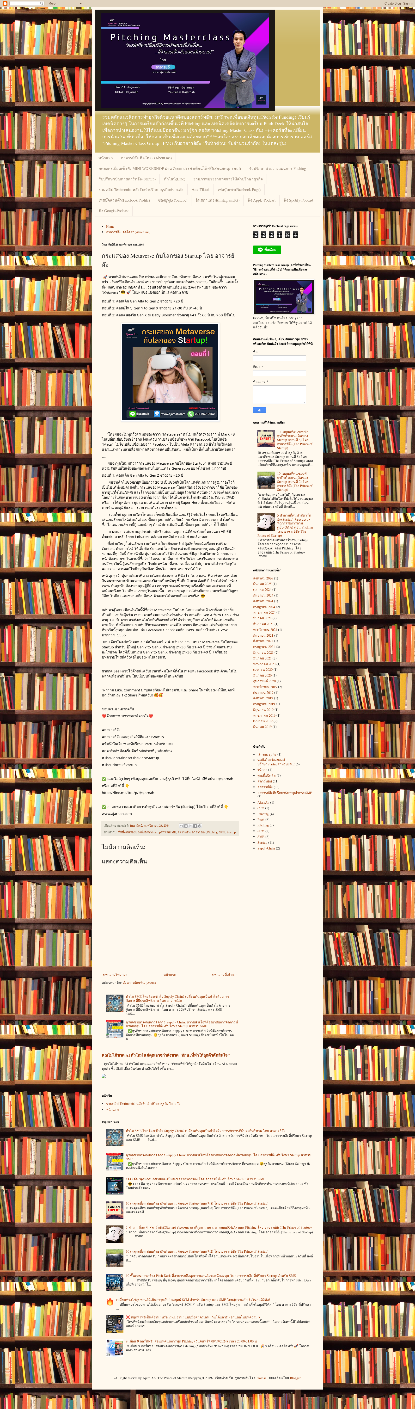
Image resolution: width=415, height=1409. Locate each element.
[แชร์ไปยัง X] (190, 826)
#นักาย (262, 769)
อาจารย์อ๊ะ (199, 832)
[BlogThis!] (185, 826)
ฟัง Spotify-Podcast (298, 200)
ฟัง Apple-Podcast (261, 200)
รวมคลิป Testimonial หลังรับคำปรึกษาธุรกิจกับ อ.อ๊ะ (141, 189)
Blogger (295, 1378)
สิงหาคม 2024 (263, 601)
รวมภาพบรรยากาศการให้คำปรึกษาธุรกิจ (228, 178)
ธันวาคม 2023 (263, 623)
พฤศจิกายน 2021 (265, 629)
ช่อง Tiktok (201, 189)
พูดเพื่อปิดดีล (266, 775)
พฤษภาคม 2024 (264, 612)
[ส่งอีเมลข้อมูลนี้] (181, 826)
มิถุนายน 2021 (263, 652)
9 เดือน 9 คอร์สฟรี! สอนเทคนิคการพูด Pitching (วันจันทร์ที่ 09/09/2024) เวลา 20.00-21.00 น (191, 1341)
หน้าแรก (105, 157)
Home (110, 226)
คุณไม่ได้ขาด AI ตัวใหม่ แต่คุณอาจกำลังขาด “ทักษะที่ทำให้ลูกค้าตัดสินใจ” (166, 1055)
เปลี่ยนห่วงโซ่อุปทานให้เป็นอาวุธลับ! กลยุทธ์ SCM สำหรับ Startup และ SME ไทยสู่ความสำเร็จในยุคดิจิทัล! (193, 1299)
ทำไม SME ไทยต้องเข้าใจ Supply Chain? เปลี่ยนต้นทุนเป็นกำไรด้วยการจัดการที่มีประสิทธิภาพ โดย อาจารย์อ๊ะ (177, 998)
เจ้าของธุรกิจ (266, 754)
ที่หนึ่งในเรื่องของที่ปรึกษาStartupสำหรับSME (147, 832)
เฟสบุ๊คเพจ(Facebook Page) (239, 189)
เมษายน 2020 (263, 669)
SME (222, 832)
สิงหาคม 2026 (263, 578)
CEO (260, 808)
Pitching (212, 832)
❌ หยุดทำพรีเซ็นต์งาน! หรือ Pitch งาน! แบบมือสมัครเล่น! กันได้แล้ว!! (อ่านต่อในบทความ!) (193, 1317)
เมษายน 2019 (263, 721)
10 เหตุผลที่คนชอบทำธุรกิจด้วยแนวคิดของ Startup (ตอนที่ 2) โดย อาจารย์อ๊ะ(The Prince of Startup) (294, 481)
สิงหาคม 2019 (263, 698)
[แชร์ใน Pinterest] (199, 826)
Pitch (260, 819)
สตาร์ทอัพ (183, 832)
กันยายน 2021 (263, 635)
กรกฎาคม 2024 (264, 606)
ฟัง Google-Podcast (113, 210)
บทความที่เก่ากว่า (225, 974)
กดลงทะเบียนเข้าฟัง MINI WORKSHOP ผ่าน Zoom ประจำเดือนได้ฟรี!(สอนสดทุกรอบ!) (170, 168)
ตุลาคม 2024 (262, 589)
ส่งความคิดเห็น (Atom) (139, 982)
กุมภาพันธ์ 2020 (264, 681)
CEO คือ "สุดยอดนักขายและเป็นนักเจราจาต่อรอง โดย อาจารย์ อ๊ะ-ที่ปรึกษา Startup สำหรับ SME (195, 1179)
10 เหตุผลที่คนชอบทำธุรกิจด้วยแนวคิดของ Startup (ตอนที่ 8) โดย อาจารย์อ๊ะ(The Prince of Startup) (294, 440)
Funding (263, 814)
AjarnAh (263, 802)
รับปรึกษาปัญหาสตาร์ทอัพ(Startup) (127, 178)
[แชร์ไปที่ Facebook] (195, 826)
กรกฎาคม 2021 (264, 646)
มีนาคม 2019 (262, 726)
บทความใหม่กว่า (115, 974)
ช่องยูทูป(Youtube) (172, 200)
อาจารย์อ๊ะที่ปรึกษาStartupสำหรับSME (284, 792)
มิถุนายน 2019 (263, 709)
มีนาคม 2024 (262, 618)
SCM (260, 831)
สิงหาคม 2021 (263, 641)
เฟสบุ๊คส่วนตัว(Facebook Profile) (124, 200)
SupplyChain (266, 848)
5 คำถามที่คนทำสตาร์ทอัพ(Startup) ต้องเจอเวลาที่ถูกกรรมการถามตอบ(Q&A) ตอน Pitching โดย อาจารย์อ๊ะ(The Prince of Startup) (285, 525)
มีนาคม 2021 (262, 658)
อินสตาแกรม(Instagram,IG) (217, 200)
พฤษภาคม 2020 (264, 664)
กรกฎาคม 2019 (264, 703)
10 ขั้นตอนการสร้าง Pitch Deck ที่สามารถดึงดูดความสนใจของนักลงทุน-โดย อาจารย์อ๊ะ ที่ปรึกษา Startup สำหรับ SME (211, 1275)
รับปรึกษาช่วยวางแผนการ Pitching (277, 168)
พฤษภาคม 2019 (264, 715)
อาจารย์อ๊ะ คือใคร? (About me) (146, 157)
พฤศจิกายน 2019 (265, 686)
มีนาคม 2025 (262, 583)
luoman (261, 1378)
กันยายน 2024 (263, 595)
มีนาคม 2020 (262, 675)
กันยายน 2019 (263, 692)
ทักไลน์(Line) (174, 178)
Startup (231, 832)
